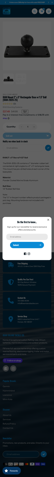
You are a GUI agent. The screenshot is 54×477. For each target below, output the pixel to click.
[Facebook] (25, 253)
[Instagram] (29, 253)
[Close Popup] (48, 219)
